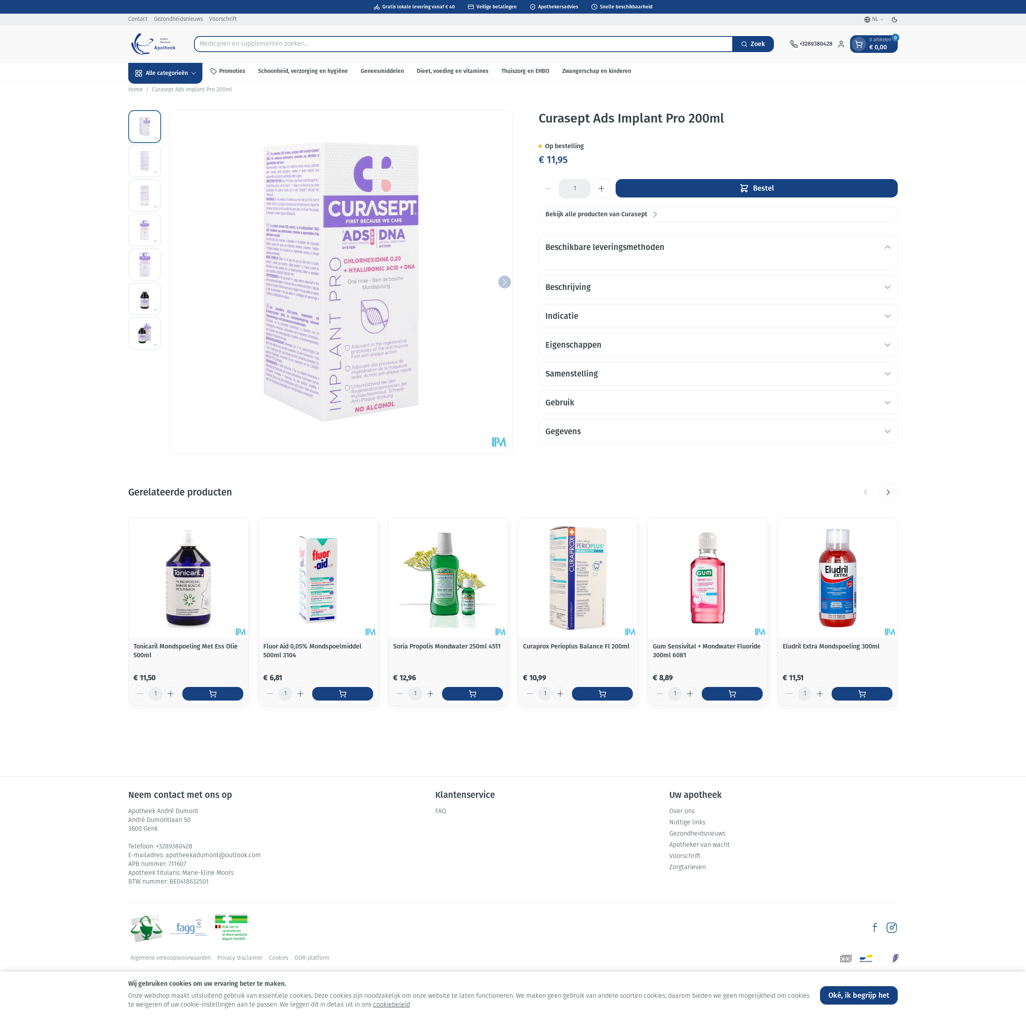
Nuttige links (687, 823)
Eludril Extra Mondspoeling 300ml (831, 646)
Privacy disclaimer (240, 958)
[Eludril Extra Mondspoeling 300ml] (837, 578)
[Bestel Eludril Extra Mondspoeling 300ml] (862, 694)
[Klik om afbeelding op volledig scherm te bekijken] (341, 282)
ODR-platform (312, 958)
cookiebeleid (391, 1005)
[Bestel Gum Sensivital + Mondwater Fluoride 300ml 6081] (732, 694)
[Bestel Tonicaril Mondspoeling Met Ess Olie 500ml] (212, 694)
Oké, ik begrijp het (858, 995)
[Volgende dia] (888, 492)
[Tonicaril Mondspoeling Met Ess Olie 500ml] (188, 578)
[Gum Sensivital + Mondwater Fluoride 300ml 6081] (707, 578)
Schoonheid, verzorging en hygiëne (303, 71)
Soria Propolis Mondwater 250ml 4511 (447, 646)
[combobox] (463, 44)
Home (135, 90)
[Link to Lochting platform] (895, 958)
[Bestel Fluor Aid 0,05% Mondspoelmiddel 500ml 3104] (342, 694)
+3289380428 (174, 847)
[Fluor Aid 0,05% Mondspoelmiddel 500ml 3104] (318, 578)
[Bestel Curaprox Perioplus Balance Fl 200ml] (602, 694)
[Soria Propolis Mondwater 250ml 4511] (448, 578)
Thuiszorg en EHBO (525, 71)
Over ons (682, 811)
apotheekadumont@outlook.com (213, 855)
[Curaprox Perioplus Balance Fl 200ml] (578, 578)
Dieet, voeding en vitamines (453, 71)
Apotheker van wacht (699, 845)
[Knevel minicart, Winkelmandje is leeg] (859, 44)
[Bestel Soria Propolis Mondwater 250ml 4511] (472, 694)
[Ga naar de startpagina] (153, 44)
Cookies (278, 958)
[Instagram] (892, 928)
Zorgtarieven (687, 867)
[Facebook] (875, 928)
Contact (137, 19)
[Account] (841, 44)
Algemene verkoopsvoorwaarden (171, 958)
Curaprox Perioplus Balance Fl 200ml (576, 646)
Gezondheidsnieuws (178, 19)
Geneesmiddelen (382, 71)
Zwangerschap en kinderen (596, 71)
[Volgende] (504, 282)
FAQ (440, 811)
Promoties (232, 71)
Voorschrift (223, 19)
